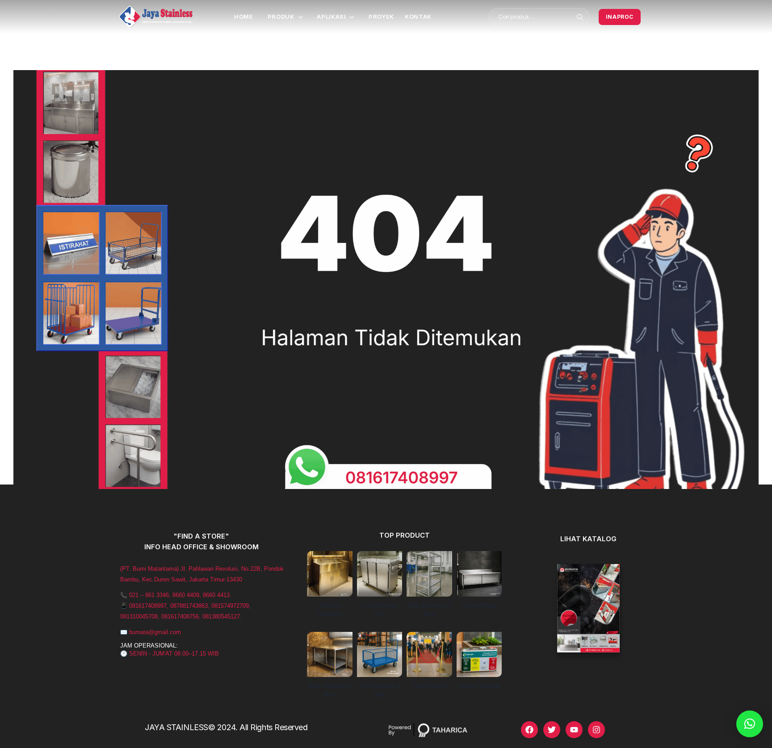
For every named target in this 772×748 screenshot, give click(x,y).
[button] (749, 723)
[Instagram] (596, 729)
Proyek (381, 16)
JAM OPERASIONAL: (149, 645)
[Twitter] (551, 729)
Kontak (418, 16)
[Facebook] (529, 729)
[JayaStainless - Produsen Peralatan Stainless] (156, 16)
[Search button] (580, 17)
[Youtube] (574, 729)
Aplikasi (331, 16)
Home (243, 16)
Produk (281, 16)
